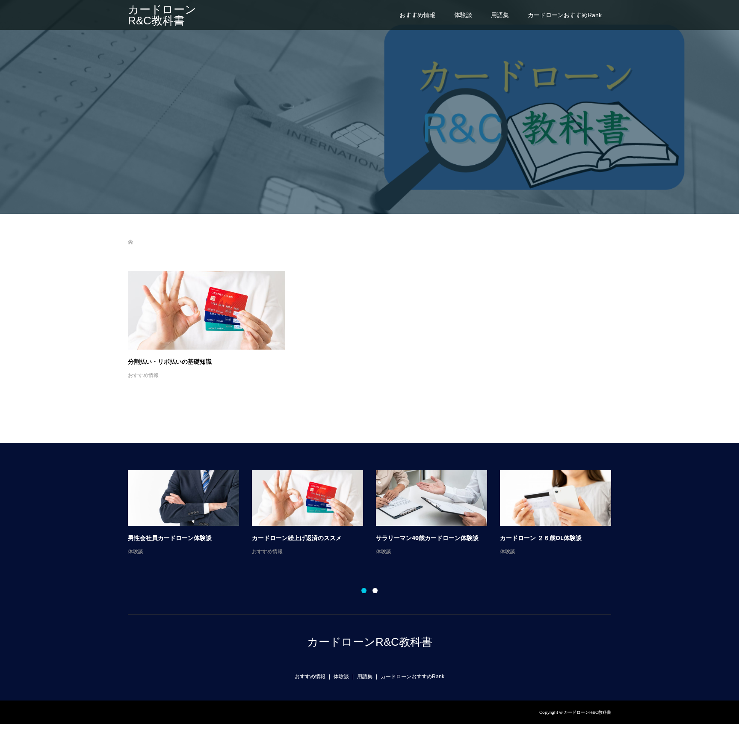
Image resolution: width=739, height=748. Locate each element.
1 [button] (364, 590)
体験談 (463, 15)
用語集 (500, 15)
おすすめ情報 (417, 15)
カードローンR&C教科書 (162, 15)
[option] (376, 513)
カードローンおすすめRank (565, 15)
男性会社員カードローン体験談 (170, 538)
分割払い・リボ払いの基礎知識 (170, 361)
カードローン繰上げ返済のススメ (297, 538)
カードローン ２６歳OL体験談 (541, 538)
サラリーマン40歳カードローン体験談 (427, 538)
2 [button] (375, 590)
